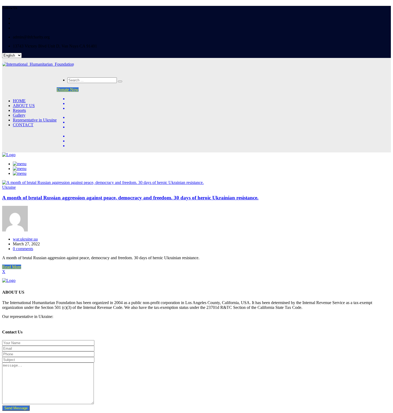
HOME (19, 101)
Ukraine (9, 187)
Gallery (19, 115)
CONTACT (23, 125)
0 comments (23, 248)
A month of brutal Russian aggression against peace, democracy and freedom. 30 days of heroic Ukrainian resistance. (130, 197)
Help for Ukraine (17, 321)
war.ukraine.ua (25, 239)
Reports (19, 110)
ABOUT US (24, 105)
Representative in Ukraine (35, 120)
